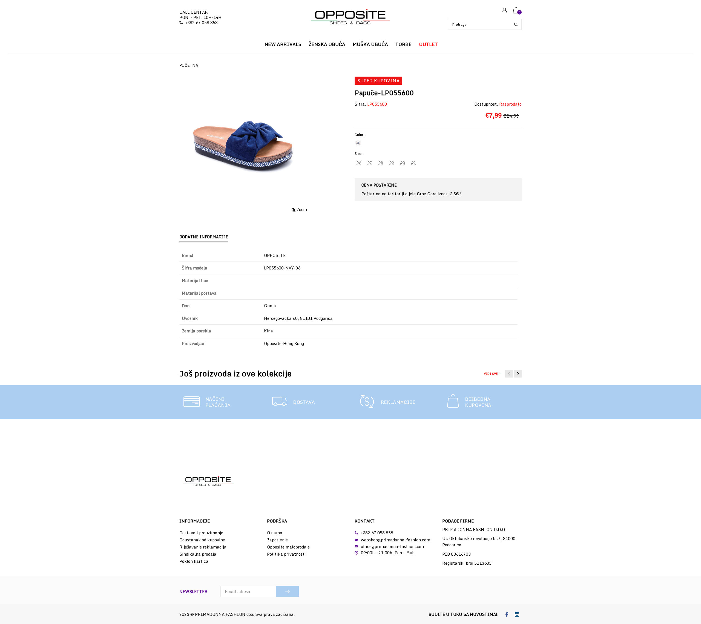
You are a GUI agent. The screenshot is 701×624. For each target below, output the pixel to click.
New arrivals (283, 44)
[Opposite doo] (350, 17)
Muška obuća (370, 44)
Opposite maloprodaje (288, 547)
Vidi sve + (492, 373)
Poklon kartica (193, 561)
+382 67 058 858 (201, 22)
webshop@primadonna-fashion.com (395, 539)
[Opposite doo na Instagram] (517, 615)
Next (518, 374)
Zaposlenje (277, 539)
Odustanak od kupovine (202, 539)
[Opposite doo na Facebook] (507, 615)
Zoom (302, 209)
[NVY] (358, 143)
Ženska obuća (327, 44)
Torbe (403, 44)
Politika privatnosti (286, 554)
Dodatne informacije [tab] (203, 237)
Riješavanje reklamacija (202, 547)
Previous (509, 374)
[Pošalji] (287, 591)
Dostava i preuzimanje (201, 532)
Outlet (428, 44)
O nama (274, 532)
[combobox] (485, 24)
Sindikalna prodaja (197, 554)
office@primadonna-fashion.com (392, 546)
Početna (188, 65)
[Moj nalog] (504, 10)
